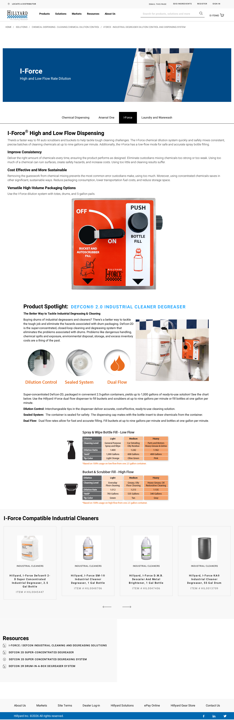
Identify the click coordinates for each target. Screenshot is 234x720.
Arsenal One (106, 117)
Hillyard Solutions (122, 705)
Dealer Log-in (91, 705)
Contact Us (213, 705)
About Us (110, 14)
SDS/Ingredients (182, 4)
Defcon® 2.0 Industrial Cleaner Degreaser (128, 307)
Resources (93, 14)
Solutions (60, 14)
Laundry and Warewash (156, 117)
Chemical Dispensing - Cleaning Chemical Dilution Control (65, 27)
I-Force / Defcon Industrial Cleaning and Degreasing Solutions (58, 645)
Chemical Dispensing (75, 117)
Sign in (216, 4)
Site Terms (65, 705)
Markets (77, 14)
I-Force (128, 117)
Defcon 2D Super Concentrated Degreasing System (48, 659)
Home (8, 27)
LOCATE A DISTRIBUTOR (24, 4)
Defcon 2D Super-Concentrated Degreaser (41, 652)
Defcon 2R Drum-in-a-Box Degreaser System (42, 666)
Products (44, 14)
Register (202, 4)
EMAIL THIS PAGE (158, 4)
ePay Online (152, 705)
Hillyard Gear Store (183, 705)
